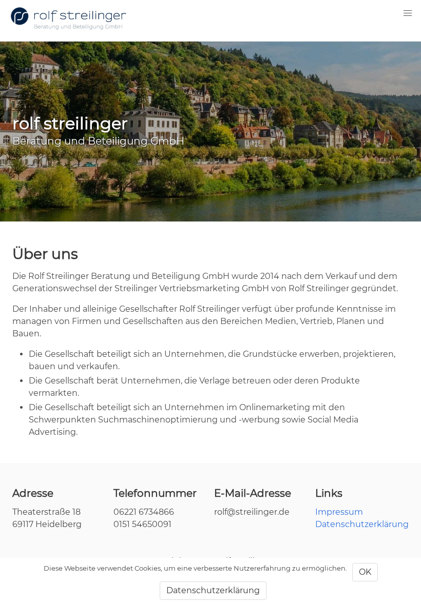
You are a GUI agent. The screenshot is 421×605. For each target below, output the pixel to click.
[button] (407, 13)
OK (365, 572)
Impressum (339, 512)
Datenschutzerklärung (362, 524)
